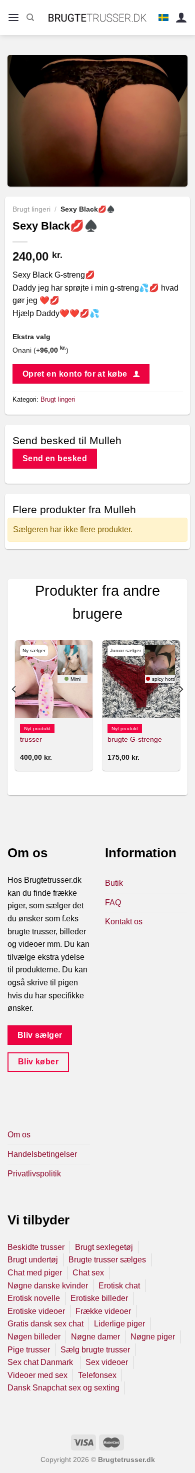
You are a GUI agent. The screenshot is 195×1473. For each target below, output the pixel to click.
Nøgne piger (152, 1336)
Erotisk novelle (34, 1298)
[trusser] (53, 679)
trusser (31, 739)
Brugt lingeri (31, 209)
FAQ (113, 902)
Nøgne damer (95, 1336)
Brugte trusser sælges (107, 1259)
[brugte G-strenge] (141, 679)
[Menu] (14, 18)
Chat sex (88, 1272)
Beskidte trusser (36, 1247)
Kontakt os (123, 921)
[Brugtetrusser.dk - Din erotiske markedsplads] (98, 18)
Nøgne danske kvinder (48, 1285)
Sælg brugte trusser (95, 1349)
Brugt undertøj (33, 1259)
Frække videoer (103, 1311)
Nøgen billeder (34, 1336)
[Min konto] (182, 18)
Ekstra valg (31, 337)
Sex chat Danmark (41, 1362)
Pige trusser (29, 1349)
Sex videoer (107, 1362)
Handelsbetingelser (42, 1154)
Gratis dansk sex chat (46, 1323)
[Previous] (15, 709)
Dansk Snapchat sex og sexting (64, 1387)
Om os (19, 1134)
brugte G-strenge (135, 739)
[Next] (181, 709)
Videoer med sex (38, 1375)
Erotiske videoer (36, 1311)
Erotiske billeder (99, 1298)
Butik (114, 883)
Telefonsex (97, 1375)
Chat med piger (35, 1272)
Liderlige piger (119, 1323)
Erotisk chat (119, 1285)
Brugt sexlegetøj (104, 1247)
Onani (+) (40, 350)
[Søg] (30, 17)
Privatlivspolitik (34, 1173)
